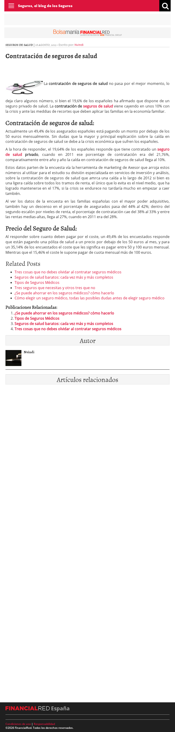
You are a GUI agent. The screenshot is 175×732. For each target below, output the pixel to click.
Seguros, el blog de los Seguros (45, 5)
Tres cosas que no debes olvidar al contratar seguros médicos (68, 271)
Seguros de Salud (19, 44)
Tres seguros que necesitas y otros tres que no (55, 287)
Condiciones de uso (18, 724)
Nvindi (79, 45)
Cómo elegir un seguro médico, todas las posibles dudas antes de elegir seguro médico (90, 298)
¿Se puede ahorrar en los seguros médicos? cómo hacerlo (64, 292)
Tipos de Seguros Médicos (37, 282)
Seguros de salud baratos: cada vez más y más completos (64, 277)
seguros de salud (98, 106)
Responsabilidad (44, 724)
